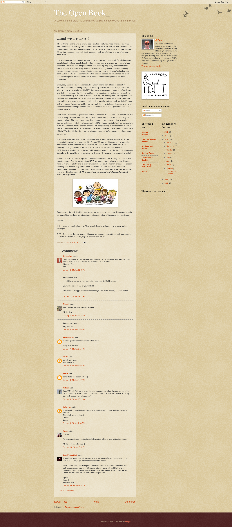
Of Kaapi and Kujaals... (147, 147)
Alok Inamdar (68, 338)
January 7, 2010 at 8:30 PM (74, 366)
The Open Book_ (82, 12)
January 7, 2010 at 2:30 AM (74, 330)
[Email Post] (84, 242)
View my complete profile (151, 66)
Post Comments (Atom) (74, 507)
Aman (65, 431)
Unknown (67, 407)
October (169, 150)
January (169, 169)
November (170, 146)
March (169, 165)
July (168, 157)
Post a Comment (67, 491)
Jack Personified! (70, 455)
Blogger (128, 522)
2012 (166, 132)
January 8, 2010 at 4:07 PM (74, 380)
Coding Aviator (148, 153)
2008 (166, 183)
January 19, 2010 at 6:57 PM (74, 447)
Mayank (66, 304)
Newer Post (60, 501)
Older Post (130, 501)
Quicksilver (68, 256)
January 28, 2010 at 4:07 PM (74, 486)
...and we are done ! (171, 173)
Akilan (65, 373)
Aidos (144, 172)
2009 (166, 179)
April (168, 161)
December (170, 142)
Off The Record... (146, 134)
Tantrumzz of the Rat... (147, 159)
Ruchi (65, 357)
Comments (149, 115)
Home (96, 501)
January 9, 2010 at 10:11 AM (74, 399)
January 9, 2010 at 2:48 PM (74, 423)
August (169, 154)
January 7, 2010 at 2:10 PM (74, 349)
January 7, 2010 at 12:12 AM (74, 296)
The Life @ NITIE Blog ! (147, 166)
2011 (166, 136)
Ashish (66, 388)
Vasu (160, 40)
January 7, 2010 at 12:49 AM (74, 316)
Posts (147, 111)
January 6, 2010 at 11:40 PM (74, 270)
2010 (166, 139)
